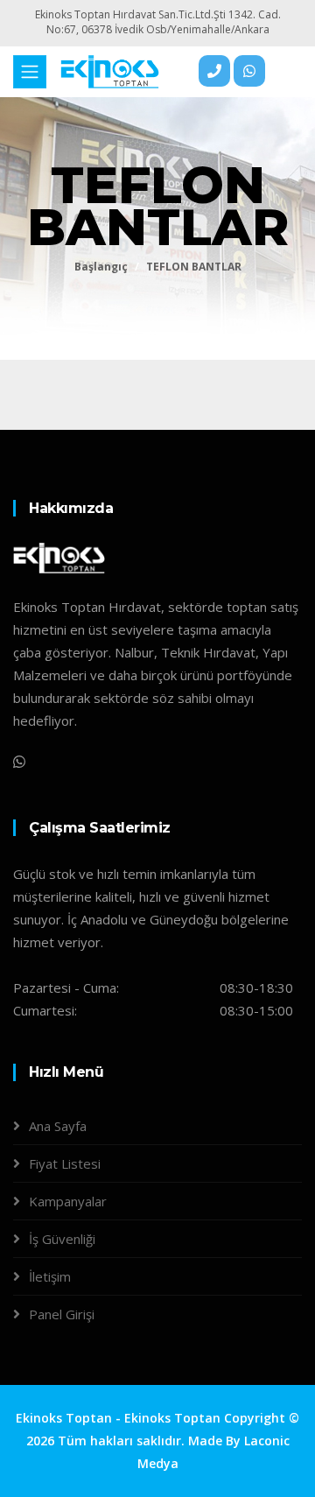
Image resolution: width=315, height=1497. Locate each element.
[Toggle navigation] (29, 71)
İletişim (50, 1276)
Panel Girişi (61, 1314)
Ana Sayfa (58, 1126)
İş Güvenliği (62, 1239)
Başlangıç (101, 266)
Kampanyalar (68, 1201)
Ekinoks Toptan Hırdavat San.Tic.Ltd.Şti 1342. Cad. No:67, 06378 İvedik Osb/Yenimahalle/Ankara (158, 22)
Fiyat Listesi (65, 1163)
